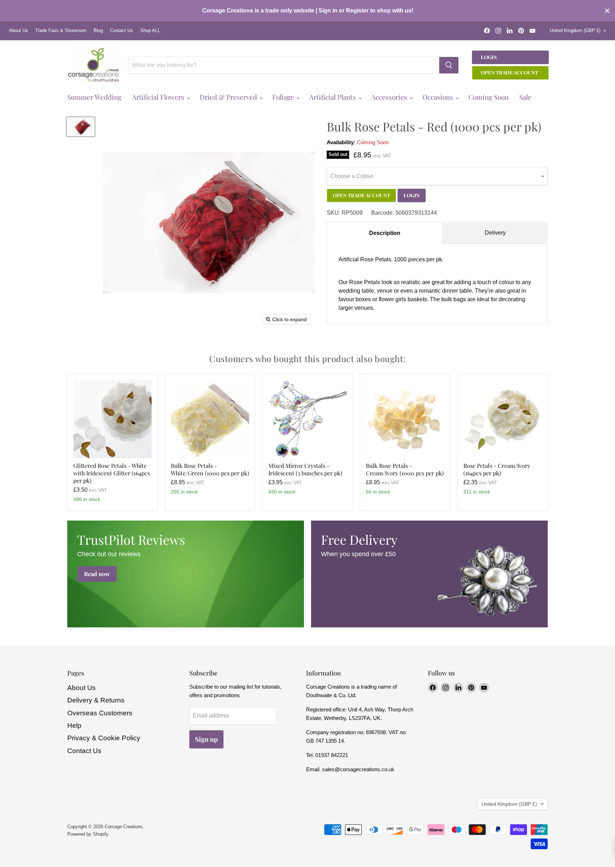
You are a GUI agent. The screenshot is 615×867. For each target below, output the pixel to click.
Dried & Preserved (229, 96)
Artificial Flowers (159, 96)
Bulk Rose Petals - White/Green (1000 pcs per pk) (210, 469)
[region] (307, 10)
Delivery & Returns (96, 700)
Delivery (495, 233)
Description (384, 233)
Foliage (284, 96)
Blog (98, 30)
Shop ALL (150, 30)
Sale (525, 96)
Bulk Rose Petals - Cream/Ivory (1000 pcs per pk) (405, 469)
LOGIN (412, 195)
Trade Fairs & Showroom (60, 30)
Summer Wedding (94, 96)
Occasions (438, 96)
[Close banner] (607, 10)
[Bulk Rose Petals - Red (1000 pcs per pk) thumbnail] (81, 126)
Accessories (390, 96)
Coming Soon (488, 96)
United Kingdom (575, 30)
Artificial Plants (333, 96)
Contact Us (121, 30)
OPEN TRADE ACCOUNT (361, 195)
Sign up (206, 739)
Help (74, 725)
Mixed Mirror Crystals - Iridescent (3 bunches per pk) (305, 469)
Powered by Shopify (88, 834)
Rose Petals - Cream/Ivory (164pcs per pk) (496, 469)
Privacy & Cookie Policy (103, 738)
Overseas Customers (99, 713)
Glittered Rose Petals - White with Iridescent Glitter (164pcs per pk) (111, 473)
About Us (18, 30)
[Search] (448, 65)
